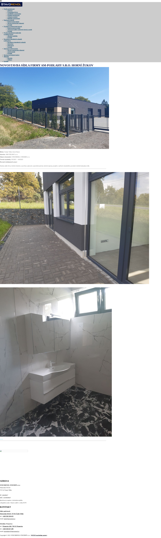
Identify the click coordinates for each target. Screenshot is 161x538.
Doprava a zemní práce (11, 48)
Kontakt (9, 25)
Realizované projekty (13, 28)
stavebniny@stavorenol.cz (11, 531)
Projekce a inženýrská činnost (13, 26)
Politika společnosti (13, 15)
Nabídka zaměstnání (13, 18)
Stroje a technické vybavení (15, 23)
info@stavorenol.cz (9, 519)
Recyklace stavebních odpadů (16, 42)
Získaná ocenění (12, 17)
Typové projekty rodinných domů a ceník (19, 29)
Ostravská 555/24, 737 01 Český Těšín (11, 513)
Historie (9, 10)
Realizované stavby (13, 21)
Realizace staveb (9, 20)
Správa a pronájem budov (11, 55)
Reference (10, 45)
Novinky (9, 58)
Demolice (10, 44)
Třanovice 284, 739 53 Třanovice (13, 526)
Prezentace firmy (12, 12)
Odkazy (9, 60)
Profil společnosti (9, 9)
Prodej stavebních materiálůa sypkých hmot (12, 33)
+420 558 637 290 (8, 529)
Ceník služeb (11, 52)
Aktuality (6, 56)
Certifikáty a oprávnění (14, 14)
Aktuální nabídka (12, 36)
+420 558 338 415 (8, 516)
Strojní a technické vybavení (15, 50)
